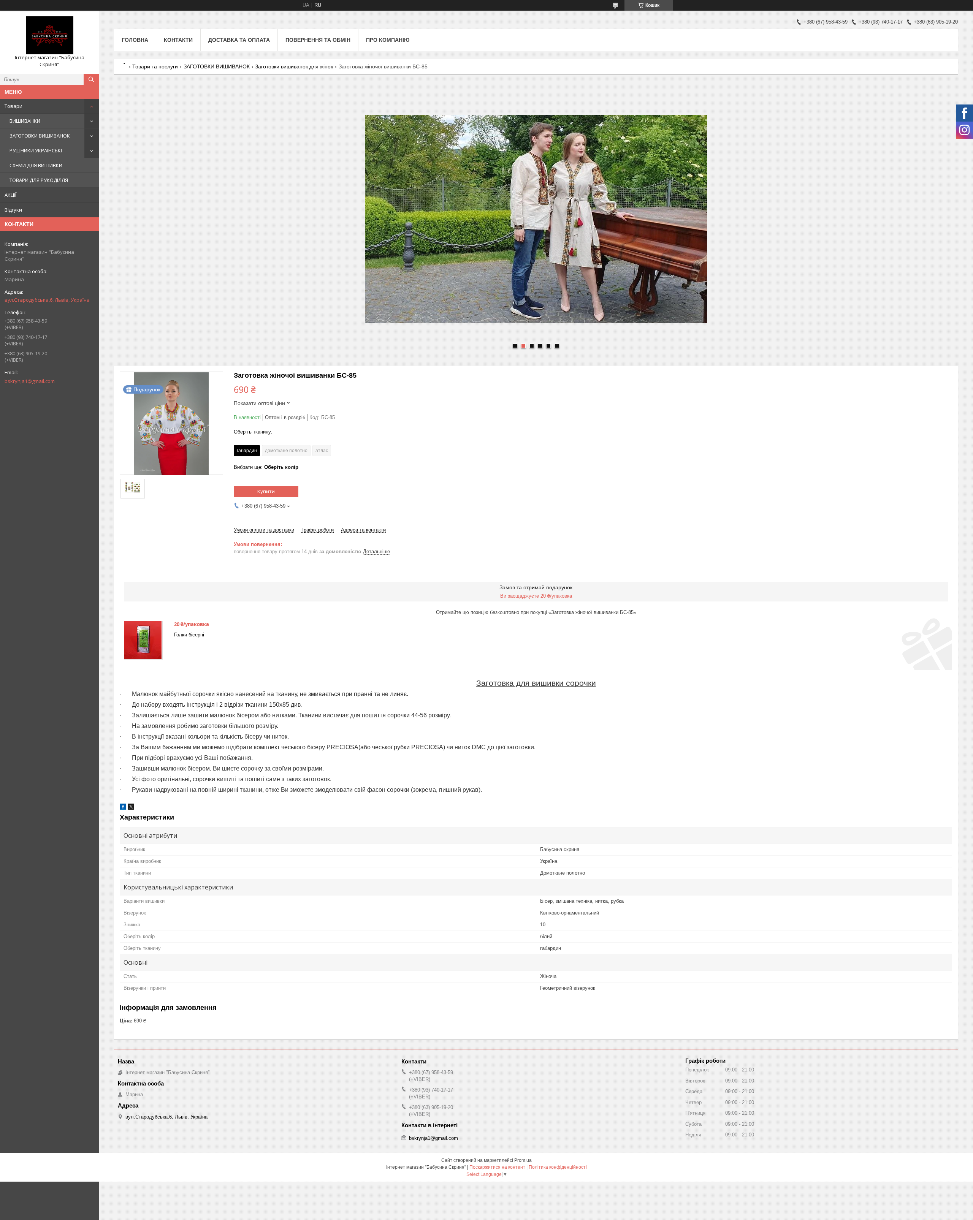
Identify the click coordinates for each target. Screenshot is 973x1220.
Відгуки (13, 209)
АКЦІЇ (10, 194)
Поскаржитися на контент (497, 1167)
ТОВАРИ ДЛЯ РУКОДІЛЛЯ (39, 180)
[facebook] (123, 808)
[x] (131, 808)
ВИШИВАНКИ (25, 120)
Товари (13, 106)
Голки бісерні (189, 635)
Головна (135, 40)
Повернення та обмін (317, 40)
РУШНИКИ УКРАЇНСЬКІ (36, 150)
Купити (266, 491)
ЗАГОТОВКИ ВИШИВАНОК (40, 135)
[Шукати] (91, 79)
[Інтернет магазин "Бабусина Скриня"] (49, 35)
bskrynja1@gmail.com (30, 381)
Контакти (178, 40)
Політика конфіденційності (558, 1167)
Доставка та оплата (239, 40)
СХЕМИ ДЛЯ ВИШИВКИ (36, 165)
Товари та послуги (155, 66)
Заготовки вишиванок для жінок (294, 66)
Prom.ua (523, 1160)
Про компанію (387, 40)
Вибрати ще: (266, 467)
